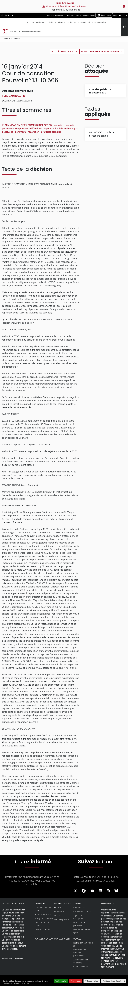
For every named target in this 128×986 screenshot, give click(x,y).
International (84, 22)
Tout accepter (61, 981)
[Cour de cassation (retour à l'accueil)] (14, 31)
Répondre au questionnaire (66, 9)
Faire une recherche (82, 911)
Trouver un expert (42, 929)
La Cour (30, 22)
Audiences (40, 22)
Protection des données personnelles (79, 952)
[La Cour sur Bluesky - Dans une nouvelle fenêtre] (116, 891)
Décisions (52, 22)
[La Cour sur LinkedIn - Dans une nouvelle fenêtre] (100, 891)
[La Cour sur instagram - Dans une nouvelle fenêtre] (108, 891)
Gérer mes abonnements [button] (56, 15)
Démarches (41, 903)
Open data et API (80, 966)
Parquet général (99, 22)
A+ (9, 15)
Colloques (72, 22)
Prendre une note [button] (88, 15)
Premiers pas (79, 907)
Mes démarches (34, 31)
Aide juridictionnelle (44, 918)
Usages (77, 938)
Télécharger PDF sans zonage (101, 51)
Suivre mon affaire (43, 914)
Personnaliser (93, 981)
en (126, 15)
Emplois (57, 907)
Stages (57, 915)
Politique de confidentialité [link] (114, 981)
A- (13, 15)
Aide (115, 15)
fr (120, 15)
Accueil (7, 38)
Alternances (59, 911)
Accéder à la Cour (44, 938)
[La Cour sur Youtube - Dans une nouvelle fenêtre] (92, 891)
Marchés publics (61, 919)
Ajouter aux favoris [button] (74, 15)
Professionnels (62, 903)
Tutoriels (78, 903)
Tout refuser (76, 981)
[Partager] (2, 15)
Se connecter (105, 15)
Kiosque (61, 22)
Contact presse (62, 938)
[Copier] (6, 15)
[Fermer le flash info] (124, 6)
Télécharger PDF (64, 51)
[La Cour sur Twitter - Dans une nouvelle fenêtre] (75, 891)
